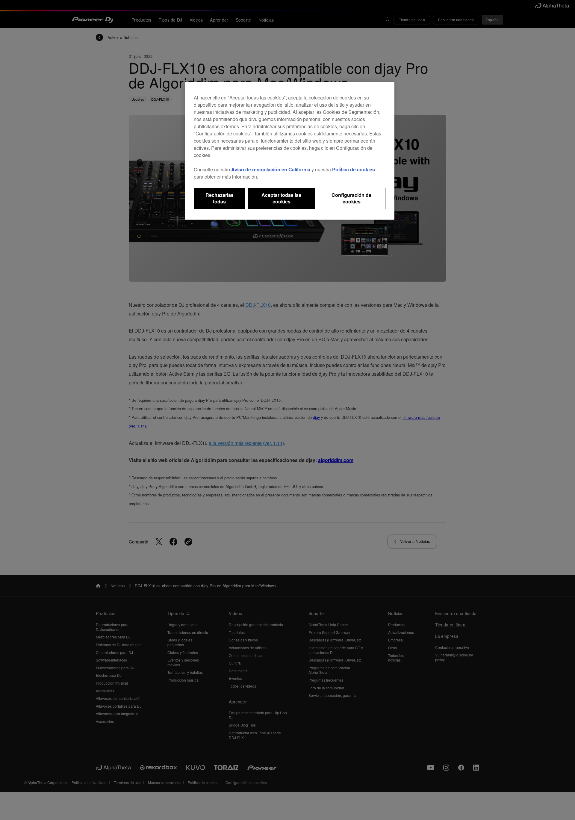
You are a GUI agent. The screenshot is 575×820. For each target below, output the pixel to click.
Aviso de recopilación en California (270, 169)
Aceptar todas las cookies (281, 198)
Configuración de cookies (351, 198)
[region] (289, 151)
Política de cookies (353, 169)
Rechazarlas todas (219, 198)
